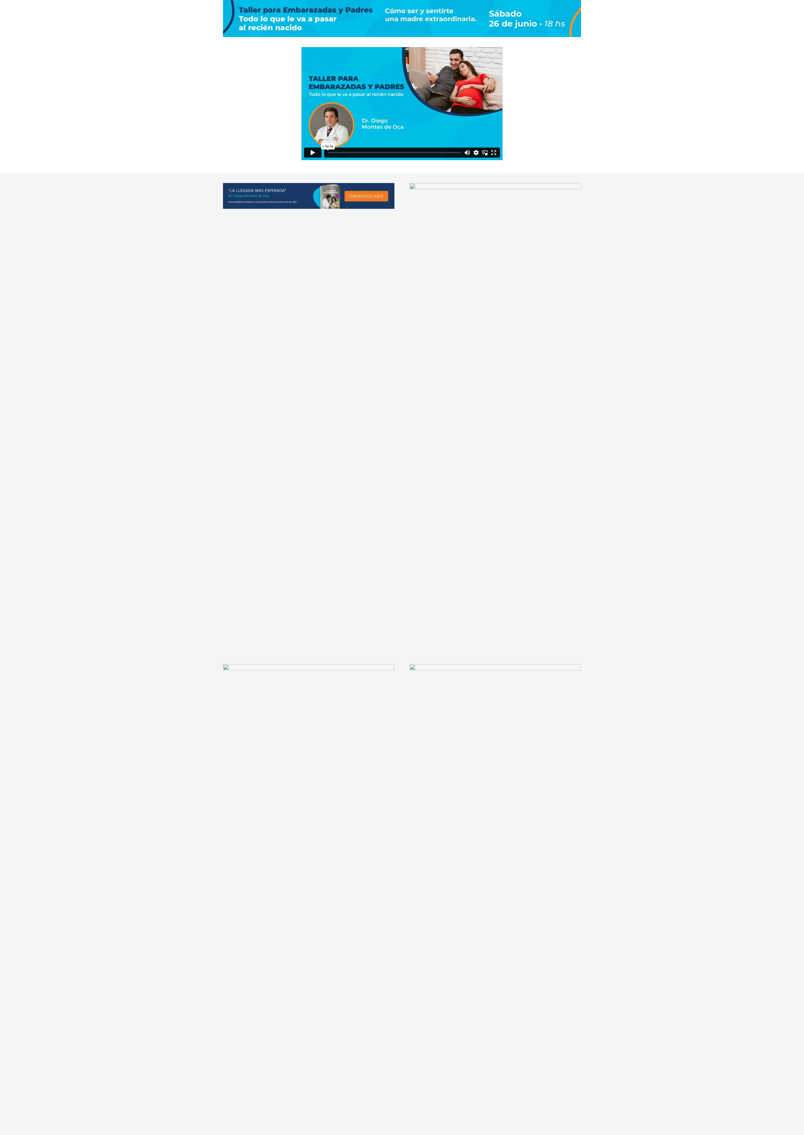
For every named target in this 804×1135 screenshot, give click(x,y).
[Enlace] (308, 196)
